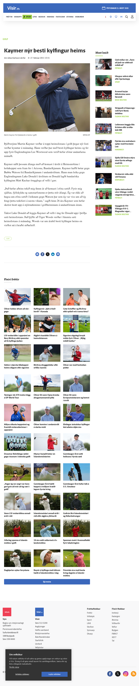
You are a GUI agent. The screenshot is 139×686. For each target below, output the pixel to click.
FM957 (115, 634)
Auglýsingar (40, 627)
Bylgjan (115, 630)
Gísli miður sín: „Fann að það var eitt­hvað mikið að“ (124, 63)
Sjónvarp (90, 630)
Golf (7, 238)
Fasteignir (116, 617)
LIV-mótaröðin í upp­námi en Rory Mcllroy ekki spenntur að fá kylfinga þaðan (17, 338)
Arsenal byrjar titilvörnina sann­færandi (123, 94)
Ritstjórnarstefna (42, 634)
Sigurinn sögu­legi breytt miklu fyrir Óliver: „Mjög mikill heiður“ (74, 338)
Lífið (89, 623)
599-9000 (11, 639)
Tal (113, 641)
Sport (89, 620)
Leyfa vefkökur (55, 674)
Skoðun (90, 627)
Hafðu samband (42, 630)
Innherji (115, 613)
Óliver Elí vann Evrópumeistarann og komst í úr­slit (76, 398)
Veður (114, 627)
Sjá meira (47, 582)
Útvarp (90, 634)
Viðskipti (90, 617)
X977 (114, 637)
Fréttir (89, 613)
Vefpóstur (39, 648)
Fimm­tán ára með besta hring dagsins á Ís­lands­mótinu (74, 573)
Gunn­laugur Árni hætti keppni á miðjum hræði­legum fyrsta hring (45, 487)
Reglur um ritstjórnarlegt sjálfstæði (13, 624)
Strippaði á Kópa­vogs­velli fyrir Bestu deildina (125, 111)
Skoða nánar (14, 667)
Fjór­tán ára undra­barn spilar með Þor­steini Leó (125, 144)
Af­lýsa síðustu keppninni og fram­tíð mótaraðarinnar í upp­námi (16, 427)
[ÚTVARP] (121, 17)
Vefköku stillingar (22, 674)
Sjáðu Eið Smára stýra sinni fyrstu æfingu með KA (125, 160)
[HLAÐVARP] (111, 17)
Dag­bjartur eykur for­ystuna (16, 570)
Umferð (38, 644)
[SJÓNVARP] (116, 17)
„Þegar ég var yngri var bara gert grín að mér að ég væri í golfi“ (16, 487)
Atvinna (115, 620)
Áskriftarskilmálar (42, 637)
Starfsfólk (39, 641)
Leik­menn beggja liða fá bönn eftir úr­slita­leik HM (125, 127)
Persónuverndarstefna (12, 629)
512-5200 (43, 623)
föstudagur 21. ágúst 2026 (117, 8)
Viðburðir (116, 623)
